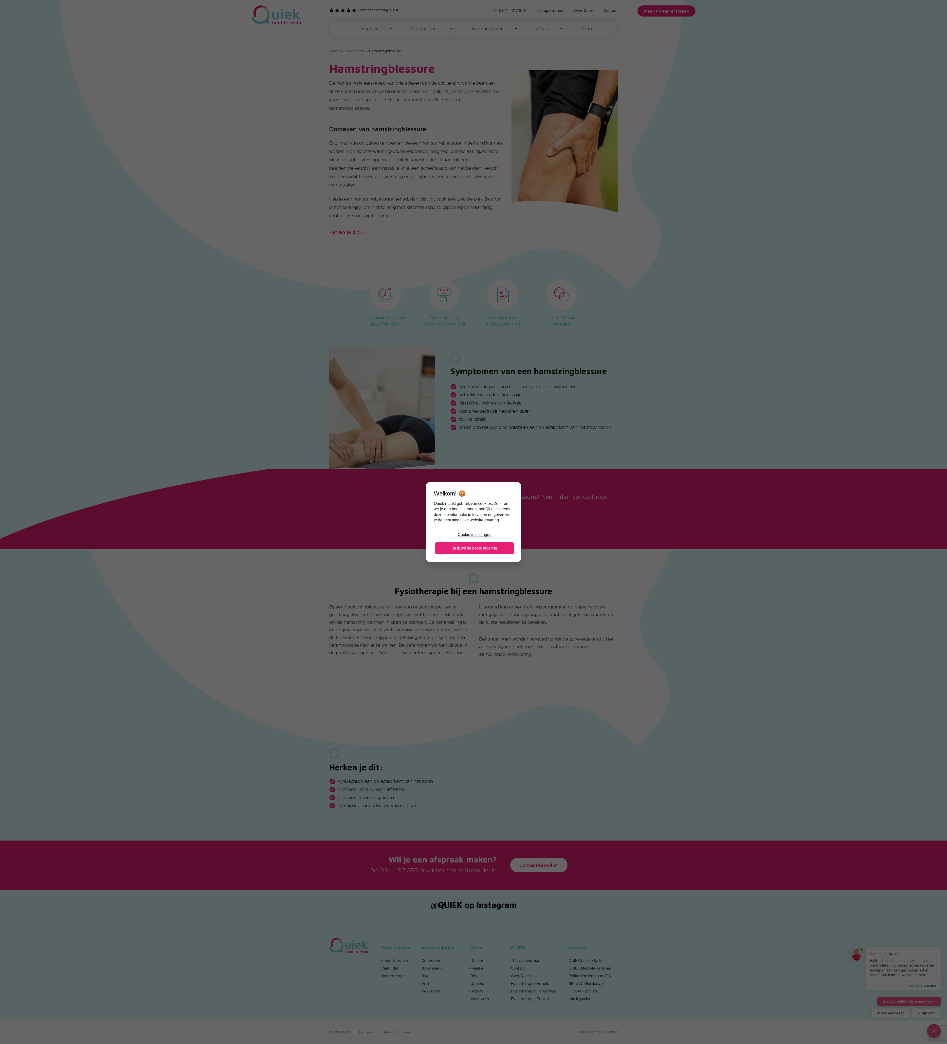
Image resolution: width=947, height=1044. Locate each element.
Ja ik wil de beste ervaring (474, 548)
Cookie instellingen (475, 534)
